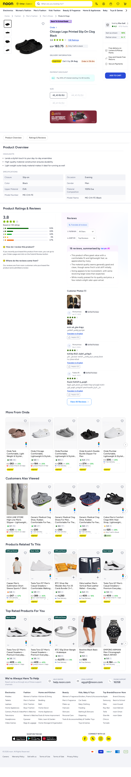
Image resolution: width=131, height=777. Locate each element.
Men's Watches (30, 712)
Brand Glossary (119, 696)
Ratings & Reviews (37, 137)
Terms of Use (45, 757)
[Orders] (111, 4)
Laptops (8, 704)
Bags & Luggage (30, 723)
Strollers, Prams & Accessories (91, 696)
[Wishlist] (118, 4)
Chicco (106, 719)
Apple (105, 696)
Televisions (9, 715)
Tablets (8, 700)
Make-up (66, 704)
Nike (105, 704)
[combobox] (66, 4)
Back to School (119, 700)
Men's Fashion (29, 700)
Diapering (82, 715)
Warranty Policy (18, 757)
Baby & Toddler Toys (87, 719)
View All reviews (78, 402)
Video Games (10, 723)
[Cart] (125, 4)
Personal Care (68, 715)
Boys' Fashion (29, 708)
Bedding (41, 700)
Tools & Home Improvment (49, 715)
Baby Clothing (84, 704)
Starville (106, 715)
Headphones (10, 719)
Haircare (65, 708)
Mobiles (8, 696)
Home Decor (43, 708)
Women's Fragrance (70, 696)
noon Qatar (117, 715)
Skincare (65, 712)
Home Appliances (12, 708)
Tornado (106, 723)
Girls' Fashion (29, 704)
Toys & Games (84, 723)
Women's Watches (31, 715)
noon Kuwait (118, 704)
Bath (40, 704)
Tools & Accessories (70, 719)
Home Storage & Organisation (50, 723)
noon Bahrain (118, 708)
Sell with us (31, 757)
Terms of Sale (58, 757)
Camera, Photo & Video (14, 712)
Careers (6, 757)
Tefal (105, 712)
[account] (103, 4)
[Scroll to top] (124, 769)
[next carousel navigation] (44, 43)
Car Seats (82, 700)
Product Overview (13, 137)
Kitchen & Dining (45, 696)
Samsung (107, 700)
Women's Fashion (31, 696)
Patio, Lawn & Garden (46, 719)
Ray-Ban (106, 708)
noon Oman (117, 712)
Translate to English (75, 334)
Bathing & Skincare (86, 712)
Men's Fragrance (69, 700)
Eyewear (27, 719)
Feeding (82, 708)
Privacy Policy (72, 757)
